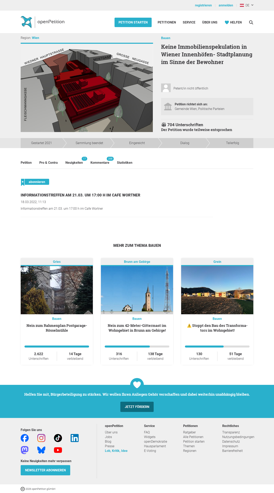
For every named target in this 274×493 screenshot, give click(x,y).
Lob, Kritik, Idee (116, 451)
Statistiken (124, 163)
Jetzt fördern (137, 407)
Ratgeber (189, 432)
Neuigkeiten (74, 161)
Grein (217, 262)
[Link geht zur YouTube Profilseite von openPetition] (58, 450)
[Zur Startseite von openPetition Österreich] (43, 21)
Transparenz (231, 432)
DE (246, 5)
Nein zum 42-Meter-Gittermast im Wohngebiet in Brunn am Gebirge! (137, 328)
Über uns (111, 432)
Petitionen (167, 22)
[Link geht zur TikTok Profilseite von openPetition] (58, 438)
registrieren (203, 5)
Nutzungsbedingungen (238, 437)
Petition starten (133, 22)
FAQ (147, 432)
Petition (26, 163)
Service (189, 22)
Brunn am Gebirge (137, 262)
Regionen (189, 451)
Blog (108, 441)
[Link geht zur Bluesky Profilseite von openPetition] (41, 450)
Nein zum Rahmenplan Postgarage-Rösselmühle (56, 328)
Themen (189, 446)
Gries (57, 262)
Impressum (230, 446)
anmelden (226, 5)
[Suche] (251, 22)
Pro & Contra (48, 163)
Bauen (165, 38)
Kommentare (99, 161)
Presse (109, 446)
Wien (35, 38)
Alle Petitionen (193, 437)
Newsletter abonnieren (45, 470)
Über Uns (209, 22)
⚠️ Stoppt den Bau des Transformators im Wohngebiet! (217, 328)
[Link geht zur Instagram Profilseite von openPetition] (41, 438)
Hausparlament (155, 446)
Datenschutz (231, 441)
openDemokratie (155, 441)
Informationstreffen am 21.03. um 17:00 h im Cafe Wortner (80, 195)
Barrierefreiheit (232, 451)
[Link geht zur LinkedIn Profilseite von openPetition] (75, 438)
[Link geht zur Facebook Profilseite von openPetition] (25, 438)
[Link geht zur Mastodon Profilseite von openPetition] (25, 450)
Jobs (108, 437)
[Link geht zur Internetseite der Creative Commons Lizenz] (23, 489)
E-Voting (150, 451)
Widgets (149, 437)
